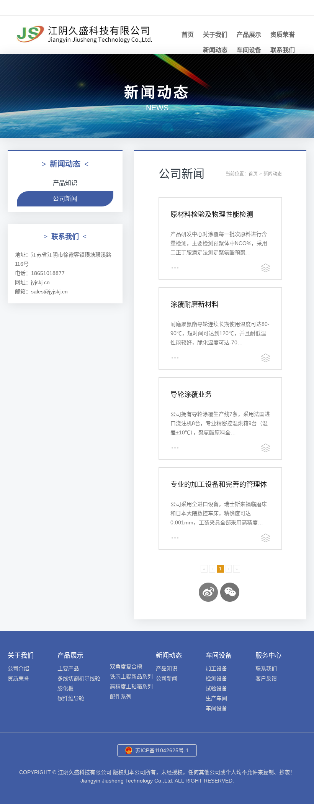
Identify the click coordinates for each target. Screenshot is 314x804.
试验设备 (216, 688)
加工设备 (216, 668)
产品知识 (65, 183)
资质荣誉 (282, 34)
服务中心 (268, 655)
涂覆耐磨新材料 (194, 304)
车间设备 (249, 50)
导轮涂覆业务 (191, 394)
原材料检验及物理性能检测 (211, 214)
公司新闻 (65, 198)
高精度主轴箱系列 (131, 686)
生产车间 (216, 698)
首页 (188, 34)
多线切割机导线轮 (78, 678)
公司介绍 (18, 668)
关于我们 (215, 34)
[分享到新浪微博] (208, 592)
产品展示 (249, 34)
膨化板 (65, 688)
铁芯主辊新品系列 (131, 676)
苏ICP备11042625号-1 (162, 750)
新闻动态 (215, 50)
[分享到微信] (229, 592)
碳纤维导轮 (70, 698)
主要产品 (68, 668)
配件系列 (120, 696)
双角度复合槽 (126, 666)
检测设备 (216, 678)
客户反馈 (266, 678)
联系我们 (282, 50)
